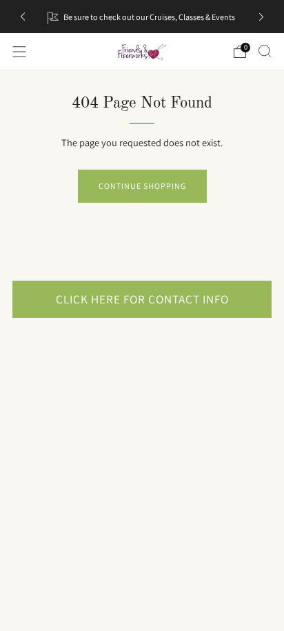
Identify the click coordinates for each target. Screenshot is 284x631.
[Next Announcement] (261, 17)
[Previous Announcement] (22, 17)
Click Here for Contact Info (142, 299)
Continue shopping (142, 186)
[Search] (265, 51)
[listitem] (141, 16)
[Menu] (19, 52)
